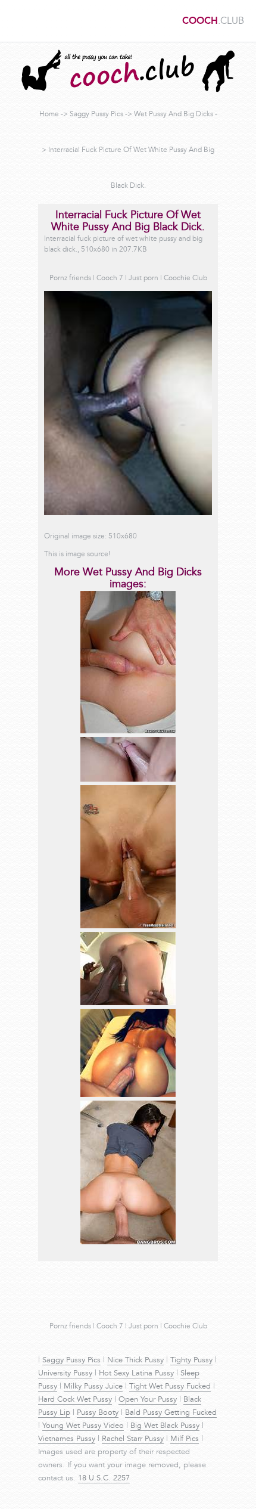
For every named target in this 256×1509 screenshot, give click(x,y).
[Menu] (15, 21)
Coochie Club (185, 278)
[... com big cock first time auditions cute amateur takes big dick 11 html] (128, 731)
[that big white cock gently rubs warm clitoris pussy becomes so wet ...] (128, 780)
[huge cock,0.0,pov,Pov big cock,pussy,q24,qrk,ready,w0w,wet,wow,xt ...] (128, 1242)
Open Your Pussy (147, 1400)
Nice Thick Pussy (135, 1360)
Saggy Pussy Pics (96, 114)
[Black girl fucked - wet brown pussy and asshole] (128, 1095)
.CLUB (213, 21)
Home (49, 114)
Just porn (143, 278)
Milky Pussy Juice (93, 1387)
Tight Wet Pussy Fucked (170, 1387)
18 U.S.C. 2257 (104, 1478)
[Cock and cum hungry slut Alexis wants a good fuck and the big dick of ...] (128, 926)
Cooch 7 (109, 278)
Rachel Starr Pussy (133, 1439)
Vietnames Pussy (66, 1439)
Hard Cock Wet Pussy (75, 1400)
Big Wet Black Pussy (164, 1426)
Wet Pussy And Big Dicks (173, 114)
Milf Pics (184, 1439)
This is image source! (77, 554)
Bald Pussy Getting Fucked (171, 1413)
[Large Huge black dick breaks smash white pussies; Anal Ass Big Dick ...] (128, 1003)
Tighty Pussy (191, 1360)
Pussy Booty (97, 1413)
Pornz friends (70, 278)
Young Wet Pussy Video (83, 1426)
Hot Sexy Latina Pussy (136, 1373)
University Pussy (65, 1373)
